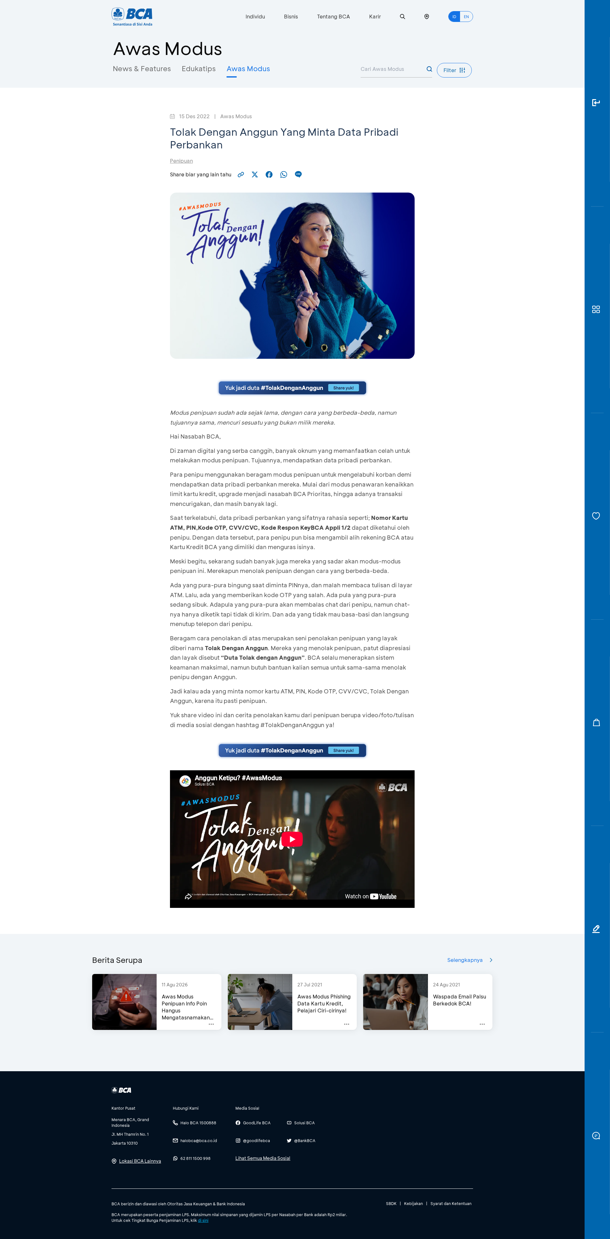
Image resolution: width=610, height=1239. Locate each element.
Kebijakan (413, 1203)
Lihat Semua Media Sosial (262, 1158)
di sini (203, 1220)
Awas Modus (248, 68)
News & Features (142, 68)
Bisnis (291, 16)
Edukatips (199, 68)
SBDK (391, 1203)
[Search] (402, 17)
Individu (255, 16)
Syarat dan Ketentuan (450, 1203)
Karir (375, 16)
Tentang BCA (333, 16)
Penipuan (181, 160)
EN (466, 16)
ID (454, 16)
